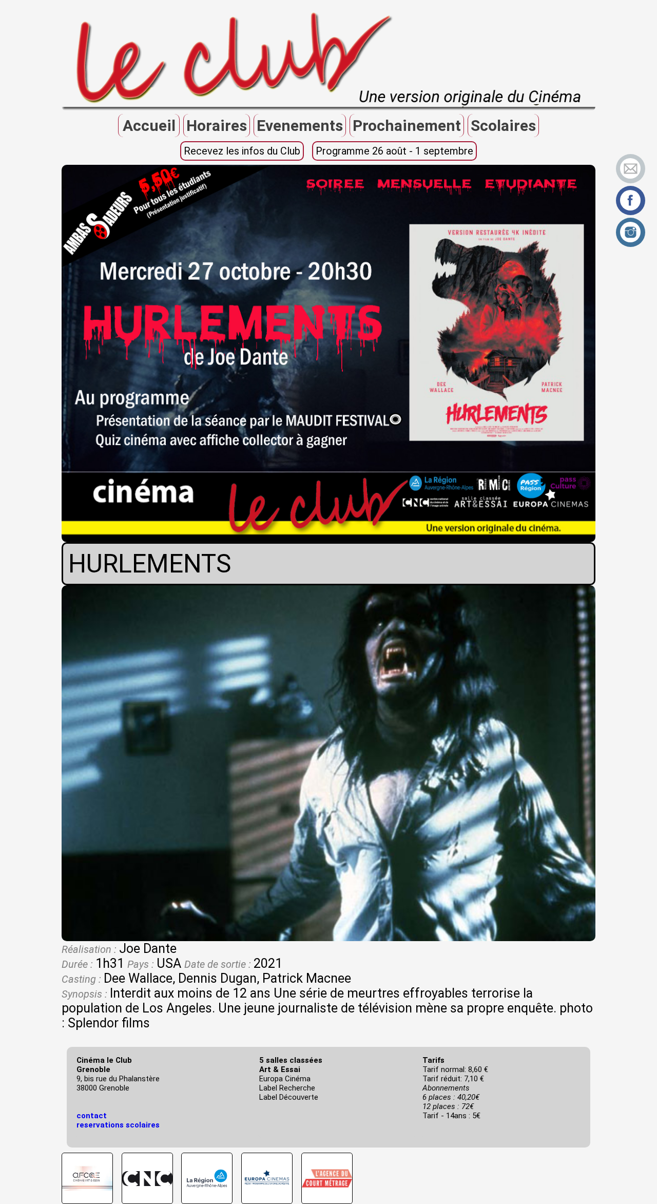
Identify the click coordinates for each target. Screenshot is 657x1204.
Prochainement (407, 126)
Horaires (216, 126)
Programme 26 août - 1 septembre (394, 151)
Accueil (149, 126)
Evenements (300, 126)
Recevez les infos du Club (242, 151)
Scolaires (503, 126)
